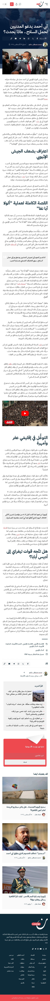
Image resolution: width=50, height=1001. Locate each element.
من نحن (11, 955)
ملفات (22, 959)
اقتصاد (33, 955)
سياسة (44, 955)
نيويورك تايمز (21, 283)
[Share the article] (37, 38)
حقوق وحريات (42, 963)
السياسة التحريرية (8, 967)
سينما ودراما (31, 975)
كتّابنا (12, 959)
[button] (46, 4)
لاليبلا (5, 527)
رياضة (44, 975)
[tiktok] (32, 949)
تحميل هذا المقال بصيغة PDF (34, 654)
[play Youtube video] (25, 413)
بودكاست (21, 971)
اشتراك (25, 762)
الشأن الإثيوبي (33, 646)
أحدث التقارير (20, 955)
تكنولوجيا (43, 983)
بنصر (23, 176)
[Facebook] (46, 948)
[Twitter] (43, 948)
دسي (18, 534)
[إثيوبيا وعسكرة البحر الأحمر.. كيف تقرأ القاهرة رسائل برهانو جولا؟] (25, 880)
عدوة (46, 99)
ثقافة (33, 987)
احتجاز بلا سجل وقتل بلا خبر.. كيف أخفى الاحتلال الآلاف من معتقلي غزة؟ (18, 692)
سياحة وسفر (31, 971)
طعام (33, 979)
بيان (37, 121)
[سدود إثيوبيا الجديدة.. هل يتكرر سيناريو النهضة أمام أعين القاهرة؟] (25, 790)
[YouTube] (41, 948)
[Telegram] (35, 948)
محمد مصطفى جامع (35, 44)
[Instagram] (38, 948)
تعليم (44, 979)
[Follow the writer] (24, 673)
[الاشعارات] (16, 4)
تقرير (40, 344)
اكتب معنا (10, 963)
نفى (38, 463)
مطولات (22, 963)
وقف (10, 364)
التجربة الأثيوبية (17, 644)
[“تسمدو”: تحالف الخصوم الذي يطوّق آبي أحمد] (25, 836)
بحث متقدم (10, 971)
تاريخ (44, 971)
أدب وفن (32, 963)
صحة (33, 983)
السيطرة (13, 244)
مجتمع (44, 959)
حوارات (22, 967)
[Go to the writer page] (45, 674)
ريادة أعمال (31, 967)
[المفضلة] (12, 4)
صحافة (33, 959)
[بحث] (20, 4)
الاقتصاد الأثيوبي (39, 644)
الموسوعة (21, 979)
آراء (45, 967)
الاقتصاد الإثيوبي (28, 644)
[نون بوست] (40, 4)
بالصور (22, 983)
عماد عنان (38, 815)
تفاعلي (22, 975)
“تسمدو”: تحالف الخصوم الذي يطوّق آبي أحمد (25, 853)
